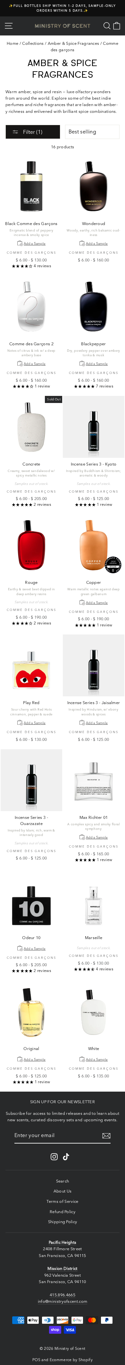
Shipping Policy (62, 1221)
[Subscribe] (106, 1136)
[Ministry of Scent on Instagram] (54, 1156)
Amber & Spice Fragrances (73, 43)
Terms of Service (62, 1201)
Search (62, 1181)
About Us (63, 1191)
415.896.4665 (62, 1294)
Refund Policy (62, 1211)
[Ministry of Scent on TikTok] (66, 1156)
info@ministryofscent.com (63, 1301)
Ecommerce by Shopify (71, 1359)
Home (12, 43)
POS (36, 1359)
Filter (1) (32, 132)
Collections (33, 43)
